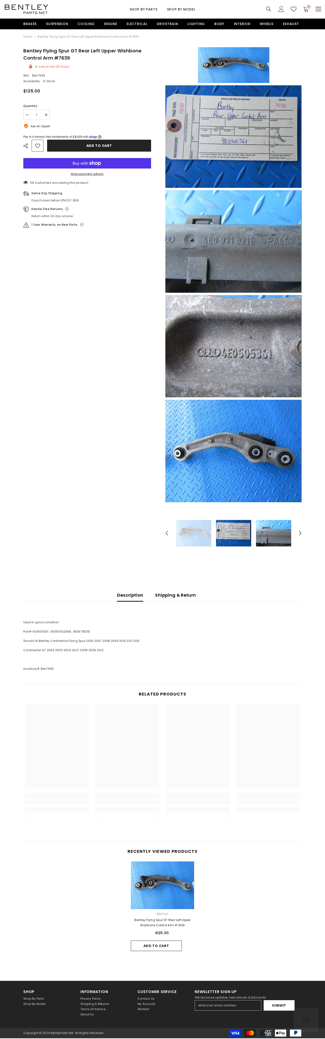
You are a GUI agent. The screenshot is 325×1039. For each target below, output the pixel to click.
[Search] (269, 9)
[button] (166, 533)
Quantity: (30, 106)
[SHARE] (27, 146)
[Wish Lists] (293, 9)
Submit (279, 1005)
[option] (194, 533)
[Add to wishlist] (38, 146)
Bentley (162, 914)
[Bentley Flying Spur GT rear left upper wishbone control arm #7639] (162, 885)
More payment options (87, 174)
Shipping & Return (175, 595)
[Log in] (281, 9)
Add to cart (99, 145)
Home (27, 37)
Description (130, 595)
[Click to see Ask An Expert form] (306, 1020)
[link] (56, 801)
